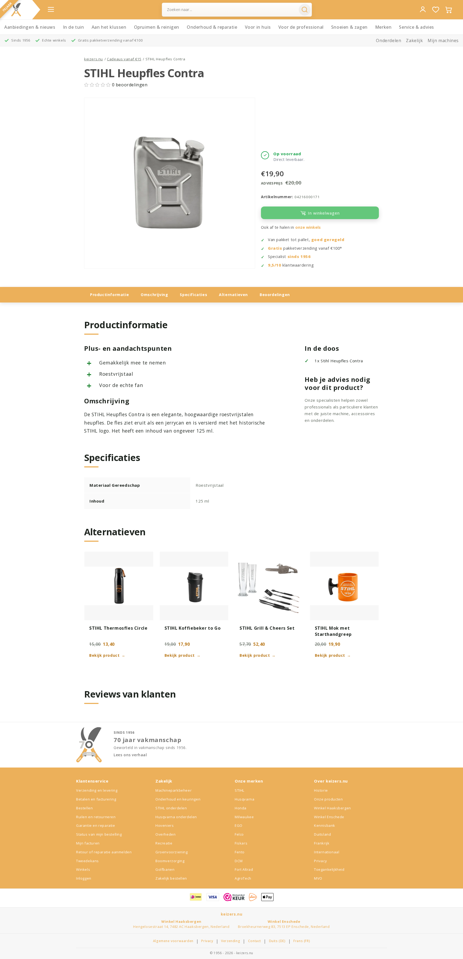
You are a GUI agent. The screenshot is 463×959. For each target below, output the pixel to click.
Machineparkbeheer (173, 790)
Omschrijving (154, 294)
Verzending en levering (96, 790)
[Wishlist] (436, 10)
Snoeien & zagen (349, 27)
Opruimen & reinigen (156, 27)
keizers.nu (93, 59)
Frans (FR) (301, 941)
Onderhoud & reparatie (212, 27)
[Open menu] (51, 9)
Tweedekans (87, 860)
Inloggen (83, 878)
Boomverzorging (169, 860)
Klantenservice (92, 781)
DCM (239, 860)
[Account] (423, 9)
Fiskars (241, 843)
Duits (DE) (277, 941)
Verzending (230, 941)
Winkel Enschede (329, 816)
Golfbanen (164, 869)
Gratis (275, 248)
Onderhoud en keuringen (177, 799)
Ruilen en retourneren (96, 816)
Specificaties (193, 294)
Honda (241, 808)
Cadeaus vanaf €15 (124, 59)
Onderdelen (388, 40)
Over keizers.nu (331, 781)
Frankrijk (321, 843)
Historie (321, 790)
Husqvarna (244, 799)
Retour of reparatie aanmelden (104, 852)
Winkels (83, 869)
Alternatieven (233, 294)
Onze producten (328, 799)
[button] (98, 85)
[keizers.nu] (16, 9)
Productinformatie (109, 294)
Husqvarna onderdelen (176, 816)
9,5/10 (274, 265)
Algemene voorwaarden (173, 941)
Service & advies (416, 27)
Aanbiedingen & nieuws (29, 27)
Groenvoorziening (171, 852)
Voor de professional (301, 27)
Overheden (165, 834)
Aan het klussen (109, 27)
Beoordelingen (275, 294)
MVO (318, 878)
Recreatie (163, 843)
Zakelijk (414, 40)
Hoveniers (164, 825)
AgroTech (243, 878)
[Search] (305, 10)
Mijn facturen (88, 843)
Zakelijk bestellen (171, 878)
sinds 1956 (299, 256)
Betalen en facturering (96, 799)
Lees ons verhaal (130, 755)
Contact (254, 941)
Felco (239, 834)
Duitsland (322, 834)
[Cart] (448, 10)
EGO (238, 825)
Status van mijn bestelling (99, 834)
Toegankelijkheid (329, 869)
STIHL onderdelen (171, 808)
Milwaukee (244, 816)
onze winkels (308, 227)
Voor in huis (258, 27)
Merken (383, 27)
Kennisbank (324, 825)
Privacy (320, 860)
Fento (240, 852)
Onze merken (249, 781)
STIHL (239, 790)
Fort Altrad (244, 869)
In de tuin (73, 27)
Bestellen (84, 808)
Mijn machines (443, 40)
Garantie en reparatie (95, 825)
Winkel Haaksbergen (332, 808)
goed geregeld (328, 239)
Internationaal (326, 852)
